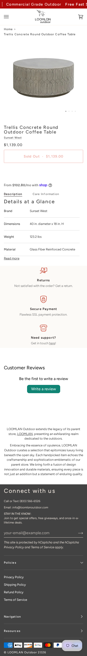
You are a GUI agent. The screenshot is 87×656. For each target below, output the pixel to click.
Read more (11, 258)
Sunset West (13, 137)
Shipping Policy (15, 584)
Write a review (43, 389)
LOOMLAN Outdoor (22, 652)
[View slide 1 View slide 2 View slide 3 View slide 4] (43, 78)
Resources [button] (12, 631)
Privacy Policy (14, 547)
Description (13, 194)
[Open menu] (11, 17)
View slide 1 (65, 111)
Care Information (46, 194)
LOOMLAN (25, 434)
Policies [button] (10, 562)
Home (8, 29)
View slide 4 (75, 111)
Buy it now (43, 173)
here (52, 343)
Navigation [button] (12, 616)
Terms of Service (42, 547)
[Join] (76, 533)
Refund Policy (13, 592)
